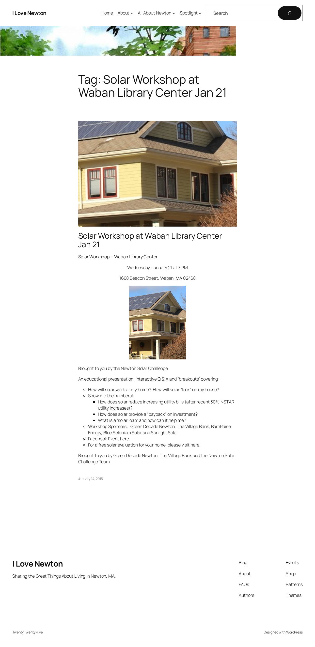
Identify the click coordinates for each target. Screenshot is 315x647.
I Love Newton (29, 13)
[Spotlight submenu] (200, 13)
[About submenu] (131, 13)
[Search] (289, 13)
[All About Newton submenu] (174, 13)
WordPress (294, 632)
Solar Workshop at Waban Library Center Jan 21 (150, 240)
